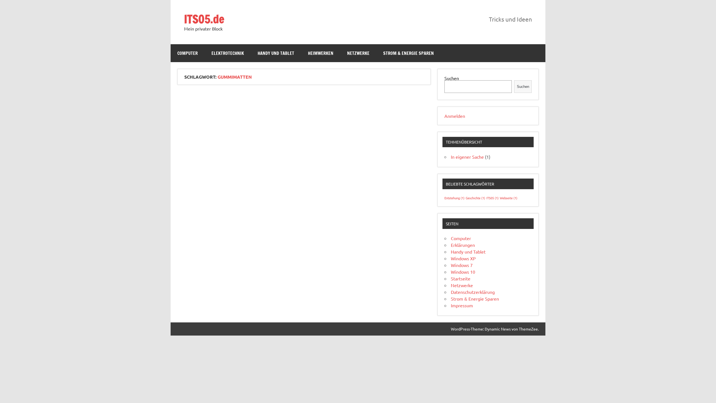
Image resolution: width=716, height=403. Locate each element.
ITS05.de (204, 19)
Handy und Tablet (276, 53)
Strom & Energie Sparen (408, 53)
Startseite (460, 278)
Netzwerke (358, 53)
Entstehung (454, 198)
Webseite (508, 198)
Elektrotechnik (227, 53)
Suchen (451, 78)
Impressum (462, 305)
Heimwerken (320, 53)
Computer (187, 53)
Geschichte (475, 198)
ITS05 (492, 198)
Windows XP (463, 258)
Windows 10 (463, 272)
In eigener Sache (467, 157)
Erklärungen (463, 245)
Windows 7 (462, 265)
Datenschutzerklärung (473, 292)
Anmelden (454, 116)
